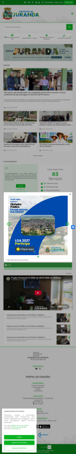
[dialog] (38, 227)
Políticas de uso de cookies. (20, 425)
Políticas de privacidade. (19, 427)
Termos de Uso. (16, 429)
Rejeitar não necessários (19, 442)
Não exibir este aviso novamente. (18, 260)
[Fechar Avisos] (70, 194)
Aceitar (19, 437)
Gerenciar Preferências (19, 448)
